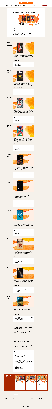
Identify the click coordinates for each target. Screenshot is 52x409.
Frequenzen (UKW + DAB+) (16, 400)
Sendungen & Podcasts (16, 5)
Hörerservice (32, 399)
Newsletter (23, 401)
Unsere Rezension (16, 114)
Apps (22, 400)
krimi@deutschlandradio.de (29, 327)
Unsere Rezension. (16, 60)
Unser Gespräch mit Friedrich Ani (18, 87)
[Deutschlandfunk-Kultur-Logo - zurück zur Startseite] (26, 3)
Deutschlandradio (41, 399)
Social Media (32, 400)
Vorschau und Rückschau (7, 399)
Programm (11, 5)
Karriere (40, 401)
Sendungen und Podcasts (7, 400)
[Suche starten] (40, 5)
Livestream (14, 399)
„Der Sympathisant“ (20, 197)
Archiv (24, 5)
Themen (7, 5)
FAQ (22, 399)
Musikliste (21, 5)
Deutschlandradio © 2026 (26, 406)
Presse (40, 400)
